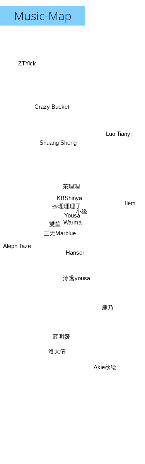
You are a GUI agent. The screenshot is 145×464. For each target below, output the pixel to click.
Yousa (71, 216)
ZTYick (29, 60)
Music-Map (43, 16)
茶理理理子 (63, 210)
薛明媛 (61, 333)
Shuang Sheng (59, 139)
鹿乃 (107, 310)
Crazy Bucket (54, 102)
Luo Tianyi (119, 136)
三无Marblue (59, 236)
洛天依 (62, 364)
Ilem (130, 193)
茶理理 (70, 187)
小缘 (81, 219)
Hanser (74, 254)
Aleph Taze (17, 243)
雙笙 (54, 219)
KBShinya (69, 198)
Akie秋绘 (106, 366)
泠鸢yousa (75, 279)
